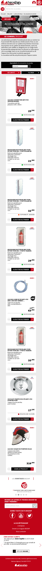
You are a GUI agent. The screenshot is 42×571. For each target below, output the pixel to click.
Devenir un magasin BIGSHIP (21, 529)
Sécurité (9, 14)
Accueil (3, 14)
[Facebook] (12, 515)
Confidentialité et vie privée (12, 558)
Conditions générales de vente (29, 558)
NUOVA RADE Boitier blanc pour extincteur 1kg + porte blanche (20, 150)
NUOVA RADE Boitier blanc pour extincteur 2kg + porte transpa (19, 350)
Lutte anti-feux (18, 14)
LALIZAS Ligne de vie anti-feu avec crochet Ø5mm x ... (18, 300)
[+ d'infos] (8, 119)
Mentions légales (15, 561)
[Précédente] (1, 545)
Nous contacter (21, 531)
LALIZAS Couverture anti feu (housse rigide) (18, 100)
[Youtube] (20, 515)
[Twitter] (29, 515)
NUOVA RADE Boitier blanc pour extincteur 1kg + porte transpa (19, 250)
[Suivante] (40, 545)
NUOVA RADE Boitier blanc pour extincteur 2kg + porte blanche (20, 200)
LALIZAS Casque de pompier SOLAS (20, 449)
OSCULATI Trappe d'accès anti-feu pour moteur (20, 399)
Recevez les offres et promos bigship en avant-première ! (21, 500)
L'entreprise (21, 526)
